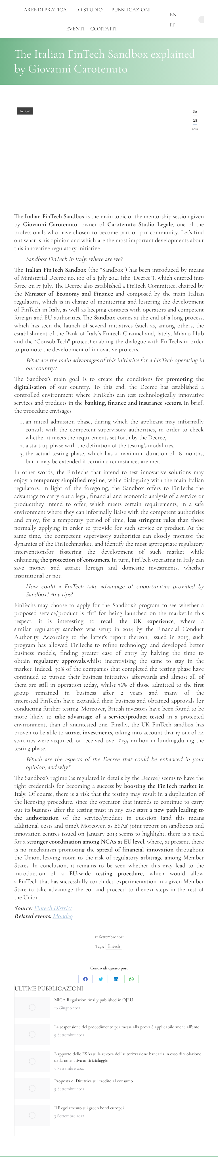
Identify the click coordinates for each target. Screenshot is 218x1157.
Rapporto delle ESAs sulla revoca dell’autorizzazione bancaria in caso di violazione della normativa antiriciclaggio (127, 1057)
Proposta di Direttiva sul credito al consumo (93, 1081)
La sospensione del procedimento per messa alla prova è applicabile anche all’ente (126, 1027)
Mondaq (63, 916)
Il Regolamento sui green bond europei (89, 1108)
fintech (114, 946)
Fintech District (53, 908)
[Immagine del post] (32, 1007)
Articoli (25, 111)
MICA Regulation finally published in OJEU (93, 1000)
